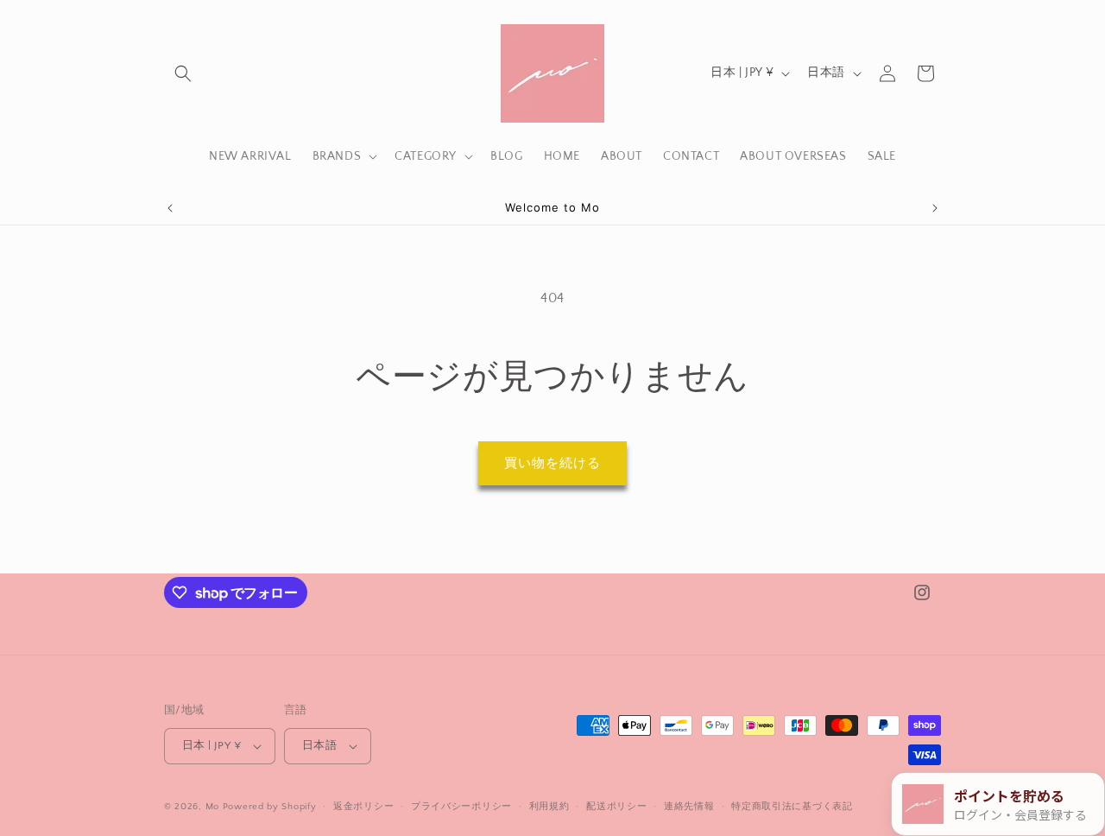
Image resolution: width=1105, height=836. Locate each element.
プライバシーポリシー (461, 806)
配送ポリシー (616, 806)
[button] (183, 73)
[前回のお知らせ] (170, 208)
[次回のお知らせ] (935, 208)
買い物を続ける (552, 463)
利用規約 (549, 806)
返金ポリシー (363, 806)
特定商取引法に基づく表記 (791, 806)
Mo (212, 806)
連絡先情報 (689, 806)
